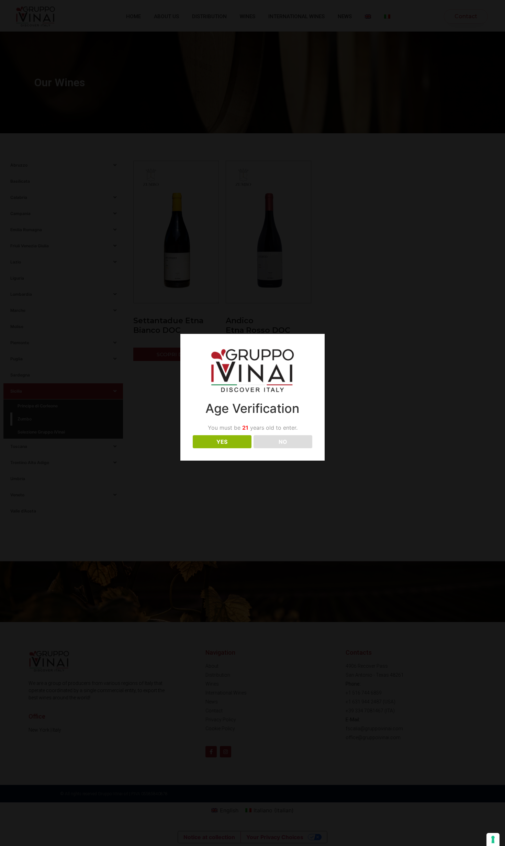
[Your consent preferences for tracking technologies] (493, 839)
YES (221, 441)
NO (283, 441)
